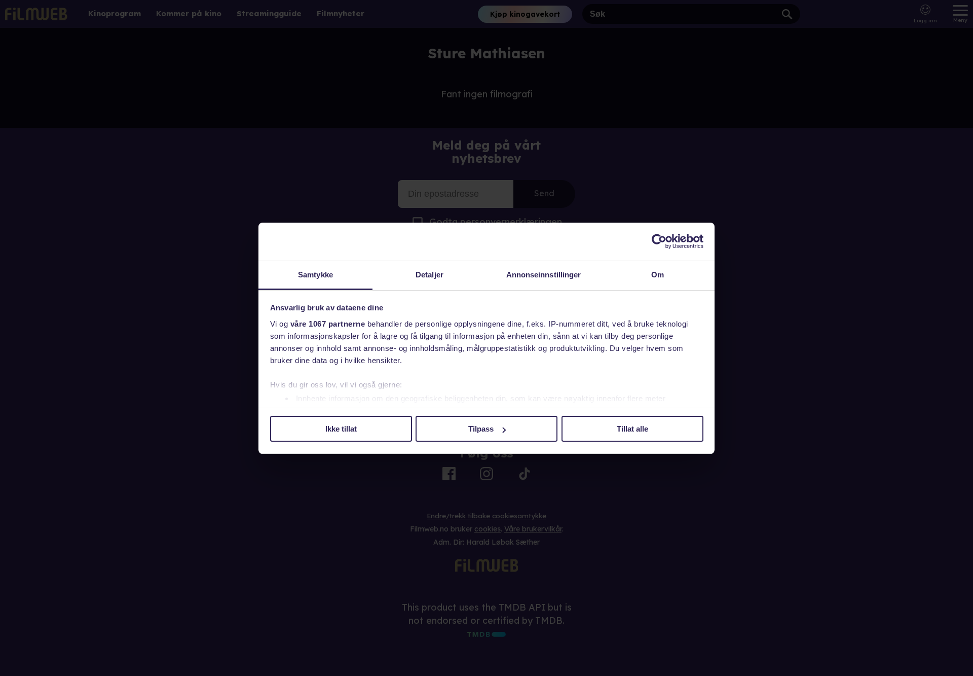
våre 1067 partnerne (327, 323)
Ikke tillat (341, 428)
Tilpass (481, 428)
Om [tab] (657, 274)
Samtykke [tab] (315, 274)
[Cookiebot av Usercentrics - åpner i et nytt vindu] (659, 241)
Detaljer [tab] (429, 274)
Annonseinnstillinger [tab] (543, 274)
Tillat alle (632, 428)
